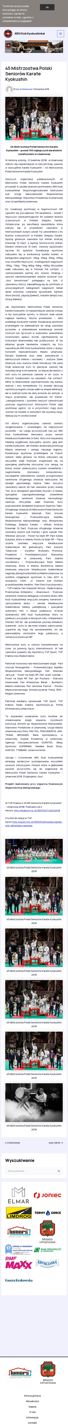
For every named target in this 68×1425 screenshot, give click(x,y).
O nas (32, 1412)
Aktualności (32, 1401)
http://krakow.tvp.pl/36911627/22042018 (37, 810)
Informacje (32, 1417)
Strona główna (32, 1395)
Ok (47, 7)
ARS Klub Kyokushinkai (30, 33)
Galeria (32, 1406)
